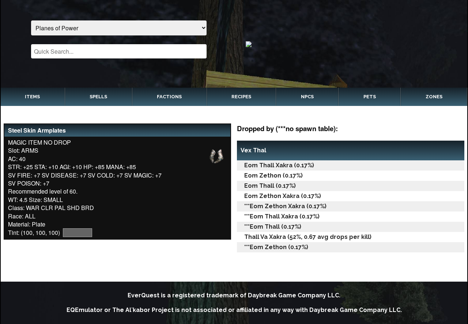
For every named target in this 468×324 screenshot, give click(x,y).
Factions (169, 96)
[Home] (349, 43)
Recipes (241, 96)
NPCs (307, 96)
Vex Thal (253, 150)
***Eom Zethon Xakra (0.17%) (285, 206)
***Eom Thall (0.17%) (272, 226)
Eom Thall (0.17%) (270, 185)
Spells (98, 96)
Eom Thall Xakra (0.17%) (279, 165)
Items (32, 96)
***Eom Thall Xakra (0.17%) (282, 216)
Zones (434, 96)
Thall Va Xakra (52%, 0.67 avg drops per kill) (307, 236)
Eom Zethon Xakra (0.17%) (282, 196)
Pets (369, 96)
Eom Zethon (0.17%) (273, 175)
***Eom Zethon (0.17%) (276, 247)
